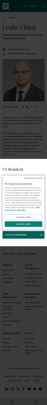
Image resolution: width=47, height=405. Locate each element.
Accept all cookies (23, 224)
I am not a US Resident (16, 235)
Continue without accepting (33, 178)
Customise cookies (23, 217)
